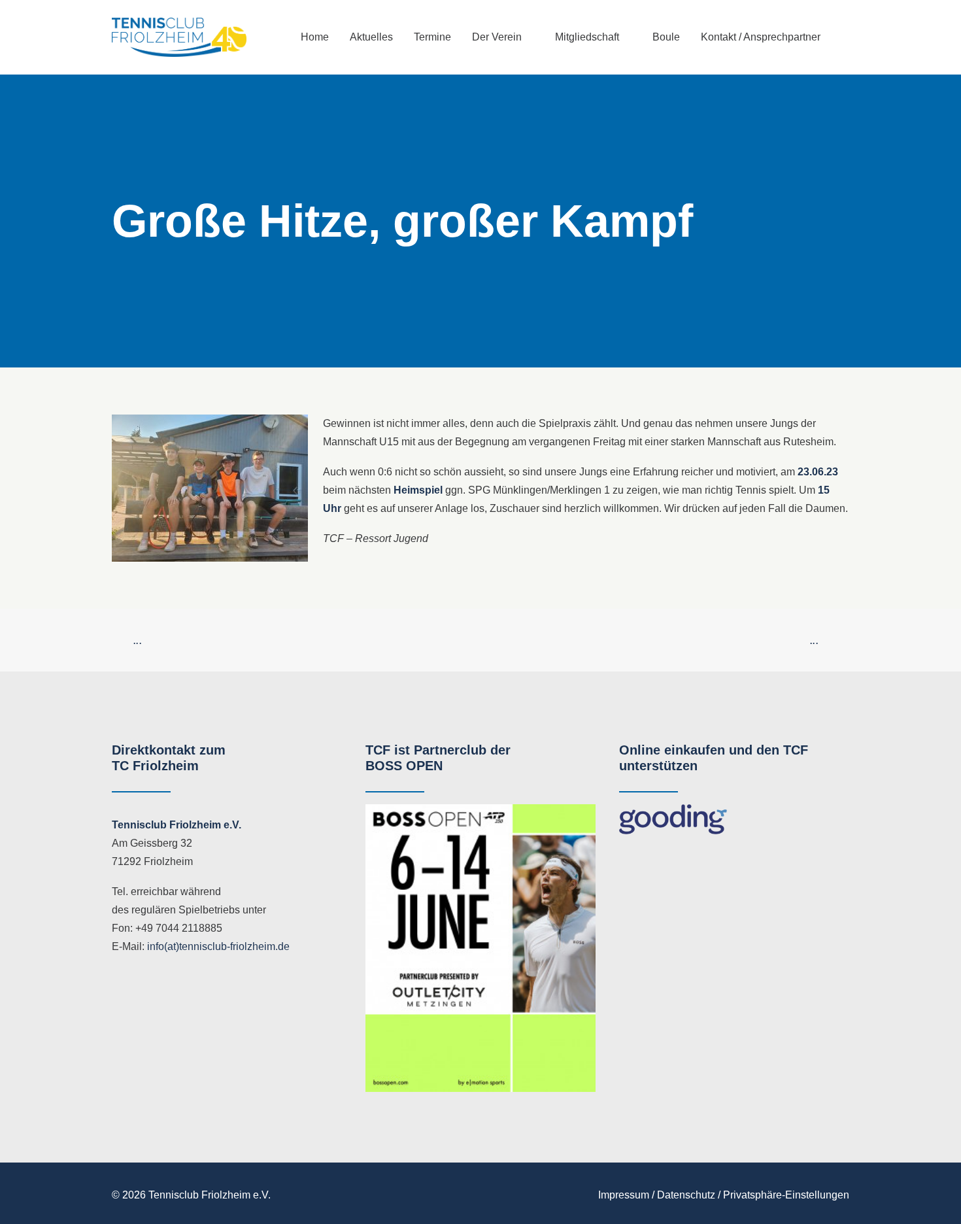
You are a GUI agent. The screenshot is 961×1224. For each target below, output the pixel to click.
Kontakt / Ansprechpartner (760, 36)
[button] (843, 37)
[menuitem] (315, 37)
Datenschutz (686, 1194)
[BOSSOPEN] (480, 948)
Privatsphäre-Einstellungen (786, 1194)
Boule (666, 36)
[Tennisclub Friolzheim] (179, 37)
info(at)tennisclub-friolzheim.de (218, 946)
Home (315, 36)
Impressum (623, 1194)
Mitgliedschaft (587, 36)
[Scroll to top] (935, 1197)
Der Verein (497, 36)
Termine (432, 36)
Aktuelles (371, 36)
